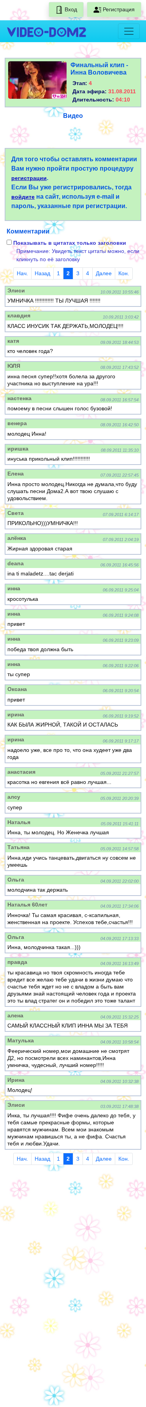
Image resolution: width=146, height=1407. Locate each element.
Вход (70, 9)
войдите (23, 197)
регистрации (29, 178)
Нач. (22, 273)
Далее (104, 273)
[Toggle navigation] (129, 31)
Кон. (123, 273)
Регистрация (118, 9)
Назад (42, 273)
